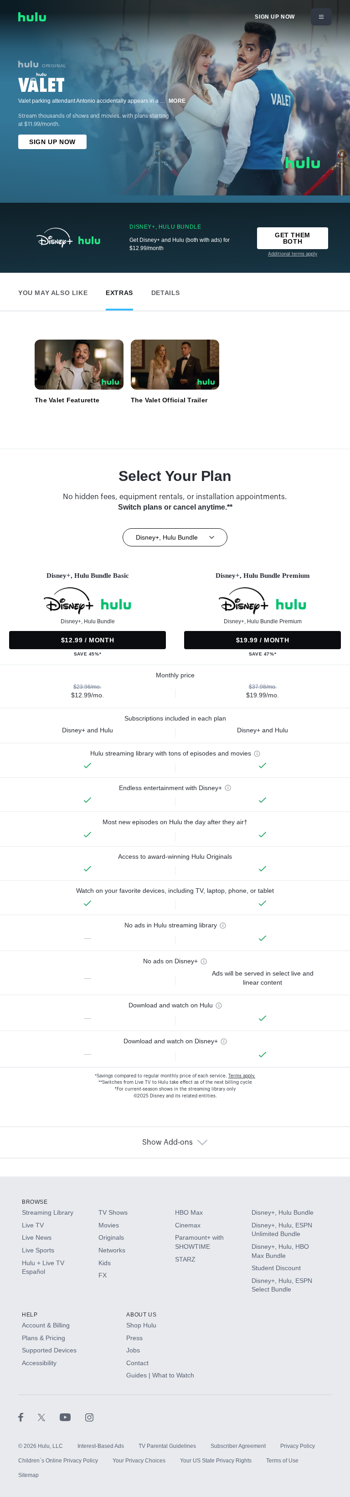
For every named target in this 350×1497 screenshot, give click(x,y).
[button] (53, 291)
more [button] (177, 101)
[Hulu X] (49, 1417)
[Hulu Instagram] (89, 1417)
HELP (29, 1315)
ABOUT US (141, 1315)
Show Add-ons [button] (167, 1142)
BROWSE (35, 1202)
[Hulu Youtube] (72, 1417)
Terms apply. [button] (241, 1076)
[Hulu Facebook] (28, 1417)
